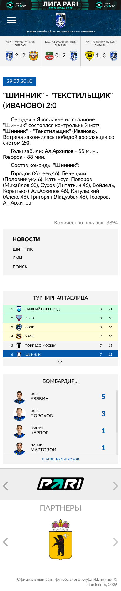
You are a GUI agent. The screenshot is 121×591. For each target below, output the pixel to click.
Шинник (23, 249)
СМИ (17, 258)
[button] (5, 486)
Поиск (20, 267)
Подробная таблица (60, 361)
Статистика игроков (60, 459)
